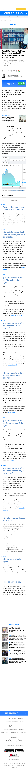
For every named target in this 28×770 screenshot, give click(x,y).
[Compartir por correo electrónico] (14, 71)
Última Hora (4, 17)
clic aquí (11, 460)
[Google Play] (9, 751)
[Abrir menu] (1, 13)
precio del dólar (14, 200)
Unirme (20, 83)
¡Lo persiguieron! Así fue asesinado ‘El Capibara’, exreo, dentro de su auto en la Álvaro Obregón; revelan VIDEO (17, 637)
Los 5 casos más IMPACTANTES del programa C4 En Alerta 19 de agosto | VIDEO (17, 630)
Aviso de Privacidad (11, 718)
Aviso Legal (20, 718)
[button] (18, 71)
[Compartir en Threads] (11, 71)
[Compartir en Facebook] (6, 71)
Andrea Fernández (12, 75)
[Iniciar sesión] (26, 13)
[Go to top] (25, 713)
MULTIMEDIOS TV (9, 765)
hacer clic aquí (12, 365)
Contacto (22, 721)
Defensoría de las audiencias (11, 721)
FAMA (23, 763)
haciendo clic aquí (16, 315)
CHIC (19, 763)
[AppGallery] (14, 755)
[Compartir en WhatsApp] (3, 71)
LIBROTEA (14, 767)
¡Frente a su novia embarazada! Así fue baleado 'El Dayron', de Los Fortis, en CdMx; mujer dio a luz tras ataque (17, 653)
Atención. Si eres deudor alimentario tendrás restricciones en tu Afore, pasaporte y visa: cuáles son (9, 119)
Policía (19, 17)
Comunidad (12, 17)
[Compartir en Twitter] (9, 71)
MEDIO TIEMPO (13, 763)
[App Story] (19, 750)
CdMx (8, 9)
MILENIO (6, 763)
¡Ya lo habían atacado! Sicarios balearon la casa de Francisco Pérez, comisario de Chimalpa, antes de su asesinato (17, 661)
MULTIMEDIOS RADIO (19, 765)
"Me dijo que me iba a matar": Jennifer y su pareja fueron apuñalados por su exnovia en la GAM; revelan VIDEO (16, 645)
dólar (5, 200)
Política (25, 17)
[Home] (14, 13)
